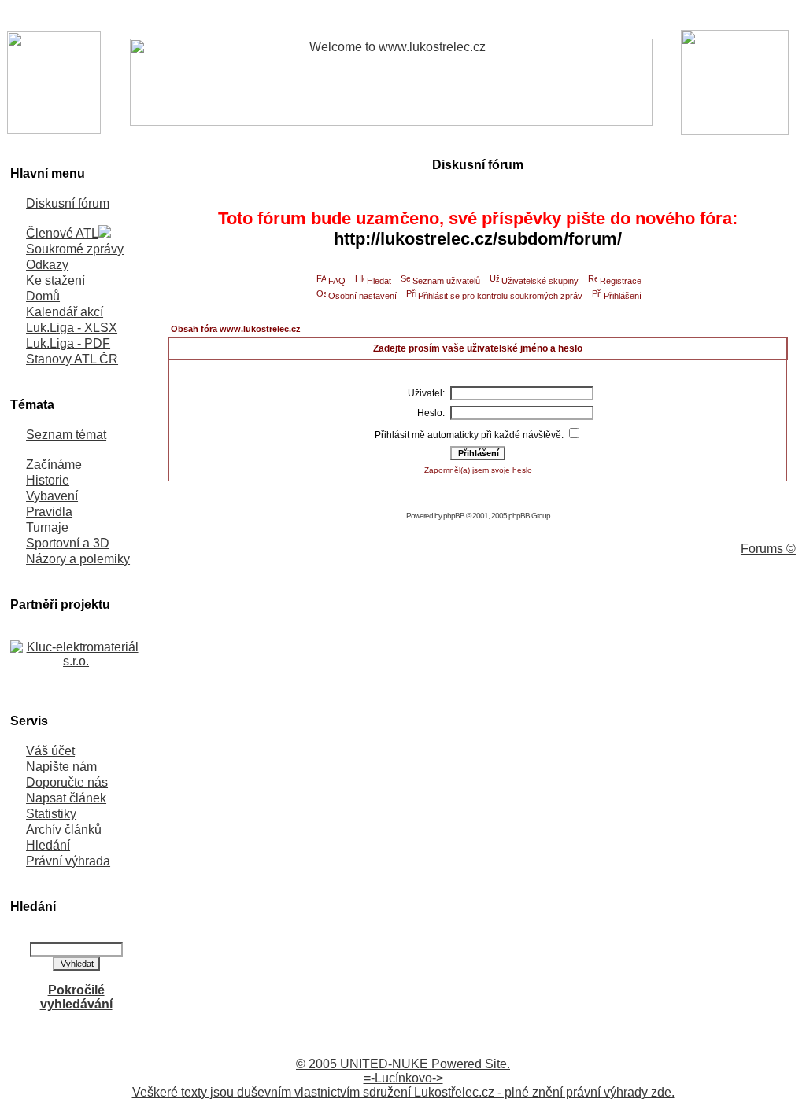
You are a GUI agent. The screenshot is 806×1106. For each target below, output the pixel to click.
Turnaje (47, 527)
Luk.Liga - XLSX (71, 327)
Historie (47, 480)
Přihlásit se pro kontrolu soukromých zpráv (500, 295)
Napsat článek (66, 798)
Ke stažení (55, 280)
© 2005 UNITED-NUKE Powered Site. (403, 1064)
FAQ (337, 281)
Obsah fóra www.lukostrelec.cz (236, 329)
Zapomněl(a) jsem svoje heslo (478, 470)
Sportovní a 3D (67, 543)
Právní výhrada (68, 861)
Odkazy (47, 264)
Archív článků (64, 829)
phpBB (453, 515)
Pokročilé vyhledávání (76, 997)
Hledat (379, 281)
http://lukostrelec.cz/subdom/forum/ (478, 239)
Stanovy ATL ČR (72, 359)
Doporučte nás (67, 782)
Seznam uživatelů (446, 281)
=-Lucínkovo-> (403, 1078)
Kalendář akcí (64, 312)
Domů (43, 296)
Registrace (620, 281)
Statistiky (51, 813)
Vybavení (52, 496)
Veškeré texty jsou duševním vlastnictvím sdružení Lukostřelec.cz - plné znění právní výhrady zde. (403, 1092)
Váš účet (50, 751)
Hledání (48, 845)
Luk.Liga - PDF (68, 343)
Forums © (768, 548)
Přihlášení (622, 295)
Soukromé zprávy (75, 249)
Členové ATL (62, 233)
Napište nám (61, 766)
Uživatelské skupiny (540, 281)
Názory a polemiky (78, 559)
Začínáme (54, 464)
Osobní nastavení (362, 295)
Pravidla (49, 511)
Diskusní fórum (67, 203)
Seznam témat (66, 434)
